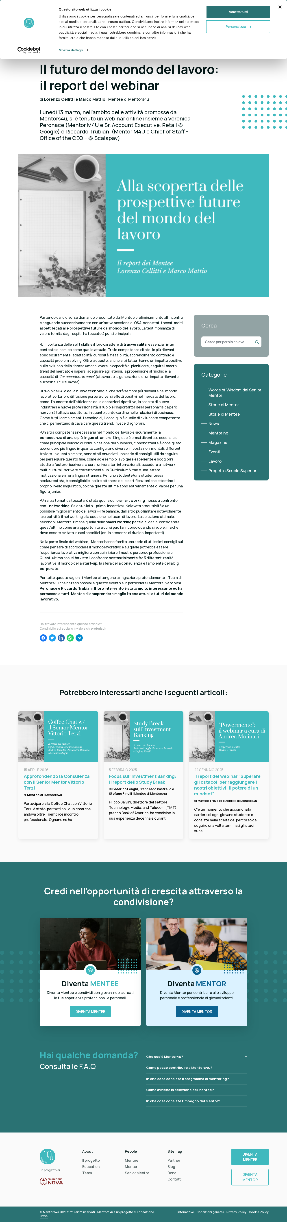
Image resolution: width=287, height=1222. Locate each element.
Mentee (131, 1160)
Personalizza (236, 26)
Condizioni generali (210, 1212)
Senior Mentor (137, 1172)
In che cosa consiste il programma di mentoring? (187, 1078)
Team (87, 1172)
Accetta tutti (238, 12)
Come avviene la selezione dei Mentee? (180, 1089)
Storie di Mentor (224, 404)
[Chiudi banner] (280, 7)
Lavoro (215, 461)
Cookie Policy (259, 1212)
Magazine (218, 442)
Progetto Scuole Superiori (233, 470)
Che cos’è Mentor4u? (164, 1056)
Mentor (131, 1166)
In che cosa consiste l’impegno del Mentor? (183, 1101)
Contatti (174, 1179)
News (214, 423)
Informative (186, 1212)
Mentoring (218, 433)
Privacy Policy (236, 1212)
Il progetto (91, 1160)
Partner (173, 1160)
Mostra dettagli (71, 50)
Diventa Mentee (90, 1011)
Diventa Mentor (196, 1011)
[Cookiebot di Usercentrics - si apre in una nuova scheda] (29, 50)
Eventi (214, 451)
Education (91, 1166)
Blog (171, 1166)
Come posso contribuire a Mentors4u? (179, 1067)
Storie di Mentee (224, 414)
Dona (171, 1172)
